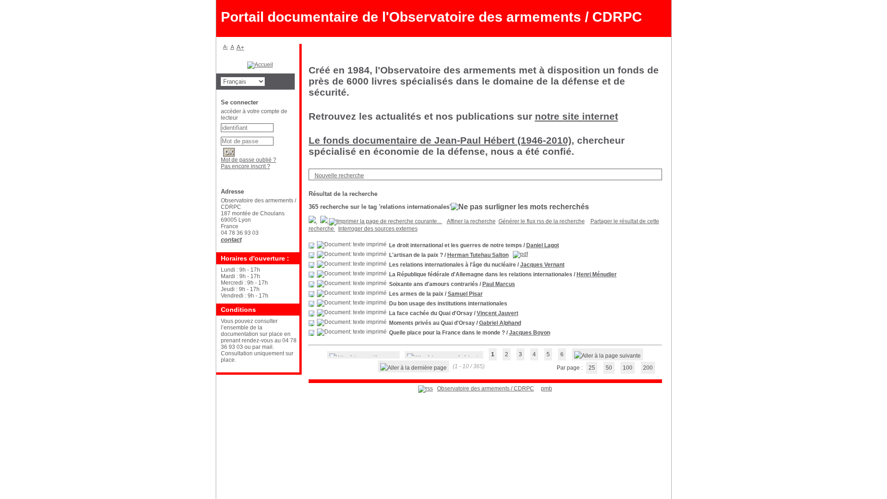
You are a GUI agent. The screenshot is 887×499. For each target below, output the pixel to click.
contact (231, 239)
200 (648, 368)
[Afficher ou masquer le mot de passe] (278, 139)
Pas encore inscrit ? (245, 166)
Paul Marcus (498, 284)
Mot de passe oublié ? (248, 160)
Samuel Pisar (465, 294)
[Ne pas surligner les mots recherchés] (520, 207)
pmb (546, 388)
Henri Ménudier (597, 274)
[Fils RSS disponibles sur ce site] (425, 388)
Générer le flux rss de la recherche (541, 221)
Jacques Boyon (529, 332)
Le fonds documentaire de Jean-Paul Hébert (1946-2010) (440, 140)
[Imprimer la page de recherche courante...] (386, 221)
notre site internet (576, 116)
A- (225, 46)
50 (609, 368)
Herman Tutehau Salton (478, 255)
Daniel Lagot (542, 245)
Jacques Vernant (542, 265)
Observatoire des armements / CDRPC (485, 388)
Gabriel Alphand (500, 323)
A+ (240, 47)
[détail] (312, 246)
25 (592, 368)
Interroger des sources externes (378, 228)
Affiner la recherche (471, 221)
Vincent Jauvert (497, 313)
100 (627, 368)
